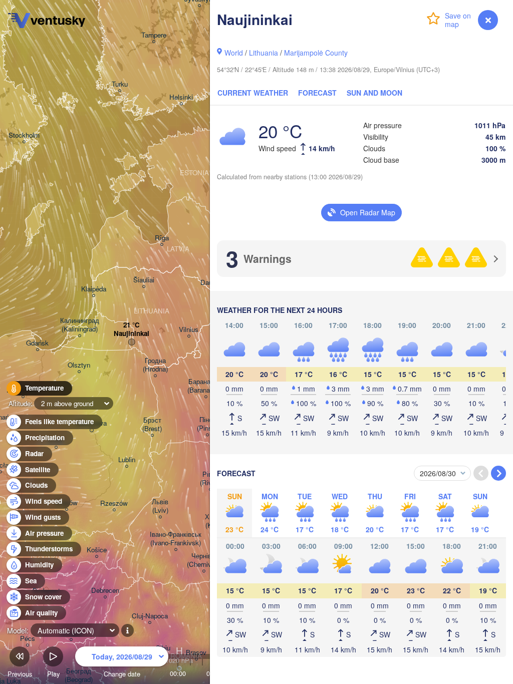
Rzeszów (114, 503)
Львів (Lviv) (160, 506)
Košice (97, 550)
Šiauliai (143, 280)
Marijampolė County (316, 53)
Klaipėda (93, 289)
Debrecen (105, 590)
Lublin (126, 460)
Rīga (162, 238)
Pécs (27, 638)
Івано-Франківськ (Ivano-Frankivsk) (175, 538)
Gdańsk (37, 343)
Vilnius (188, 329)
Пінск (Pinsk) (207, 424)
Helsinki (181, 97)
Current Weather (252, 93)
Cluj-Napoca (150, 616)
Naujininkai (131, 333)
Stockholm (24, 135)
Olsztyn (79, 365)
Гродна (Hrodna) (155, 365)
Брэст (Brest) (152, 424)
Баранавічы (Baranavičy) (205, 386)
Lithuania (263, 53)
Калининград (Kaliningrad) (79, 324)
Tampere (153, 35)
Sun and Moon (374, 93)
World (233, 53)
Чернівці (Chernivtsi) (203, 560)
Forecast (317, 93)
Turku (120, 84)
